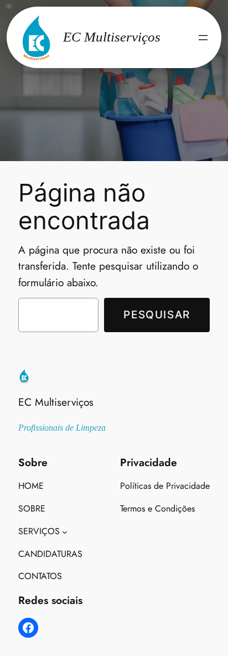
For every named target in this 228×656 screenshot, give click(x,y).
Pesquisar (156, 314)
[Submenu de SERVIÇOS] (65, 531)
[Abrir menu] (203, 37)
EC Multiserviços (56, 402)
